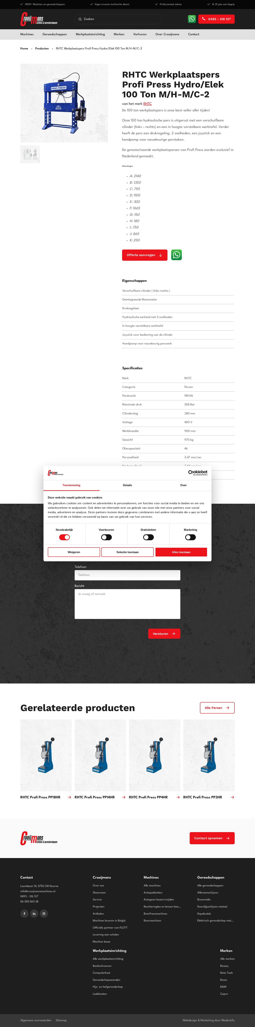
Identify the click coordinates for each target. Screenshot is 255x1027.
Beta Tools (226, 973)
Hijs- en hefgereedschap (108, 987)
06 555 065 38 (29, 901)
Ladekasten (100, 994)
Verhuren (140, 34)
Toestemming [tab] (71, 485)
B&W (223, 987)
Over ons (98, 885)
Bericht (79, 586)
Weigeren (74, 552)
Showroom (99, 892)
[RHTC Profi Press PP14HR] (100, 755)
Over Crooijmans (167, 34)
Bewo (223, 980)
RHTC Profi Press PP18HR (40, 797)
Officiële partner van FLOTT (110, 927)
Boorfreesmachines (155, 913)
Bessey (224, 966)
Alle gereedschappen (210, 885)
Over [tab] (183, 485)
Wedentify (228, 1020)
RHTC (147, 104)
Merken (119, 34)
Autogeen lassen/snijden (159, 899)
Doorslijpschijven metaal (212, 906)
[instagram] (44, 914)
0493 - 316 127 (219, 19)
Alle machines (152, 885)
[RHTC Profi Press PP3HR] (209, 755)
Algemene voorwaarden (35, 1020)
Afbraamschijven (207, 892)
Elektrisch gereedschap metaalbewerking (216, 920)
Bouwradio (204, 899)
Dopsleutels (204, 913)
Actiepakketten (153, 892)
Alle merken (227, 959)
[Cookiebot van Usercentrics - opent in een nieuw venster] (191, 473)
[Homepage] (38, 19)
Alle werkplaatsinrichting (108, 959)
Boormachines (152, 920)
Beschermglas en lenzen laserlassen (162, 906)
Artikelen (98, 913)
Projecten (98, 906)
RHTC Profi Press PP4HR (148, 797)
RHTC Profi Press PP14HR (95, 797)
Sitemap (61, 1020)
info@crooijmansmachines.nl (37, 891)
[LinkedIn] (34, 914)
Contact (193, 34)
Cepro (224, 994)
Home (24, 48)
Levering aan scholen (106, 934)
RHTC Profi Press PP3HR (202, 797)
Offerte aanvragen (141, 255)
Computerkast (101, 973)
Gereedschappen (55, 34)
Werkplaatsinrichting (90, 34)
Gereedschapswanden (106, 980)
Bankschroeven (102, 966)
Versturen (160, 634)
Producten (42, 48)
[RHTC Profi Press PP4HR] (154, 755)
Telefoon (80, 567)
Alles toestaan (181, 552)
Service (97, 899)
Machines (27, 34)
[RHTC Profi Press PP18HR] (46, 755)
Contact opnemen (208, 838)
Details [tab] (127, 485)
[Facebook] (24, 914)
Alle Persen (213, 708)
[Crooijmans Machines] (38, 838)
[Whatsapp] (192, 19)
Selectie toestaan (127, 552)
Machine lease (101, 941)
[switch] (106, 537)
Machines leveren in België (109, 920)
